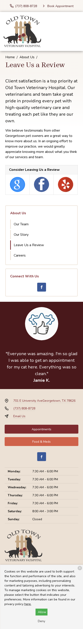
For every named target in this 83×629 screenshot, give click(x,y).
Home (10, 57)
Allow (42, 612)
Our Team (21, 224)
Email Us (19, 416)
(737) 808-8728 (24, 408)
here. (27, 604)
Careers (20, 255)
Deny (41, 621)
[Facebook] (41, 287)
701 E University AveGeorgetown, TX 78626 (44, 401)
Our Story (21, 234)
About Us (27, 57)
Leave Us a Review (29, 245)
